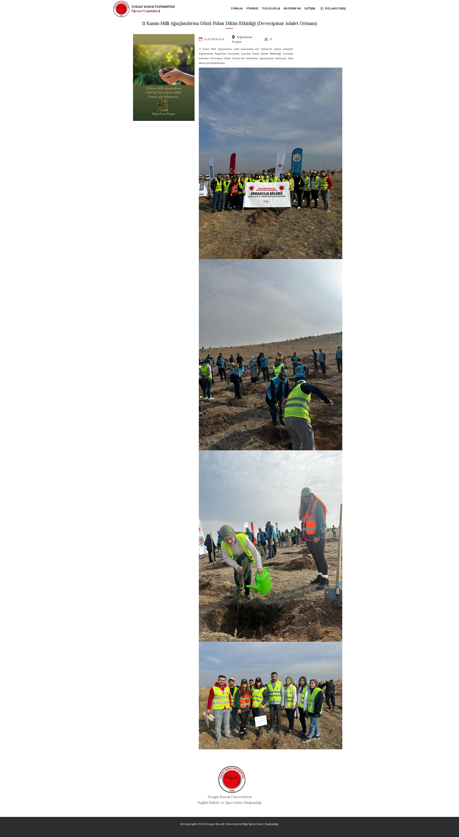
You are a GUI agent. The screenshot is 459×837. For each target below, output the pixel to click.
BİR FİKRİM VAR (292, 8)
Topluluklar (271, 8)
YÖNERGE (252, 8)
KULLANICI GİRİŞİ (335, 8)
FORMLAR (237, 8)
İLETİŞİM (309, 8)
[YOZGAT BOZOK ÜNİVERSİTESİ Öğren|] (122, 8)
